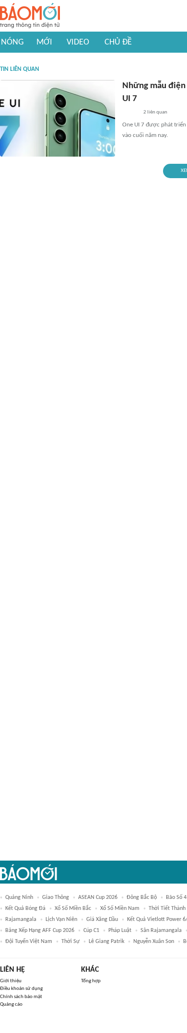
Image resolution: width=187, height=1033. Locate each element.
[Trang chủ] (30, 16)
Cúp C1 (91, 930)
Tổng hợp (91, 981)
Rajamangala (20, 919)
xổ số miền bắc (73, 908)
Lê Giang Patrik (106, 941)
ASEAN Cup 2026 (97, 897)
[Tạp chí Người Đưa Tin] (130, 112)
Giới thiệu (11, 981)
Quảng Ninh (19, 897)
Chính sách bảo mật (21, 996)
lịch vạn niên (61, 919)
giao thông (55, 897)
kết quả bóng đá (25, 908)
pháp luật (119, 930)
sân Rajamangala (161, 930)
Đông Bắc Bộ (142, 897)
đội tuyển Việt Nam (28, 941)
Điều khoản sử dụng (21, 988)
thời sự (70, 941)
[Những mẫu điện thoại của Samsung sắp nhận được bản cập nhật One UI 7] (57, 118)
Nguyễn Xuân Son (153, 941)
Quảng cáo (11, 1004)
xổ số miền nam (120, 908)
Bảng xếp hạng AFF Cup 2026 (39, 930)
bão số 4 (176, 897)
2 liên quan (155, 112)
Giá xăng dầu (102, 919)
